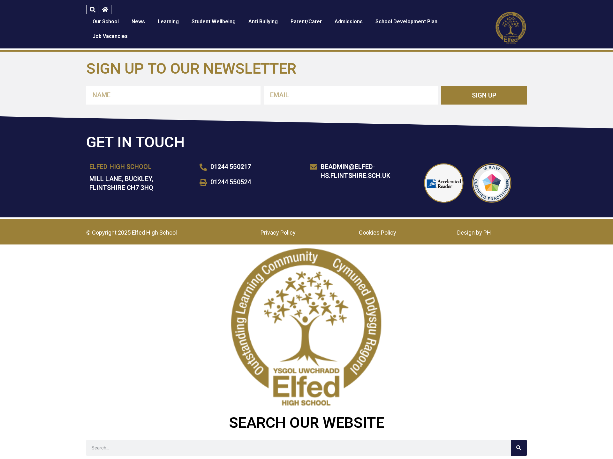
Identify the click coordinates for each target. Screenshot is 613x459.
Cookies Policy (377, 232)
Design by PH (474, 232)
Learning (168, 21)
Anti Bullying (263, 21)
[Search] (519, 448)
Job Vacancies (110, 36)
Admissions (349, 21)
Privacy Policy (278, 232)
